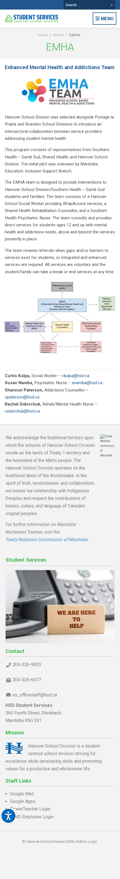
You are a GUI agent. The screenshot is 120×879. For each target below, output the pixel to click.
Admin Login (86, 841)
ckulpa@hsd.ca (75, 375)
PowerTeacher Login (30, 809)
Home (43, 35)
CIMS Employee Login (32, 816)
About (58, 35)
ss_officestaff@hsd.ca (34, 695)
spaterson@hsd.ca (22, 397)
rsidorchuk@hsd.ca (22, 411)
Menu (107, 18)
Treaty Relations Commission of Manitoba (47, 539)
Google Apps (22, 801)
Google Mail (21, 793)
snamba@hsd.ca (87, 382)
